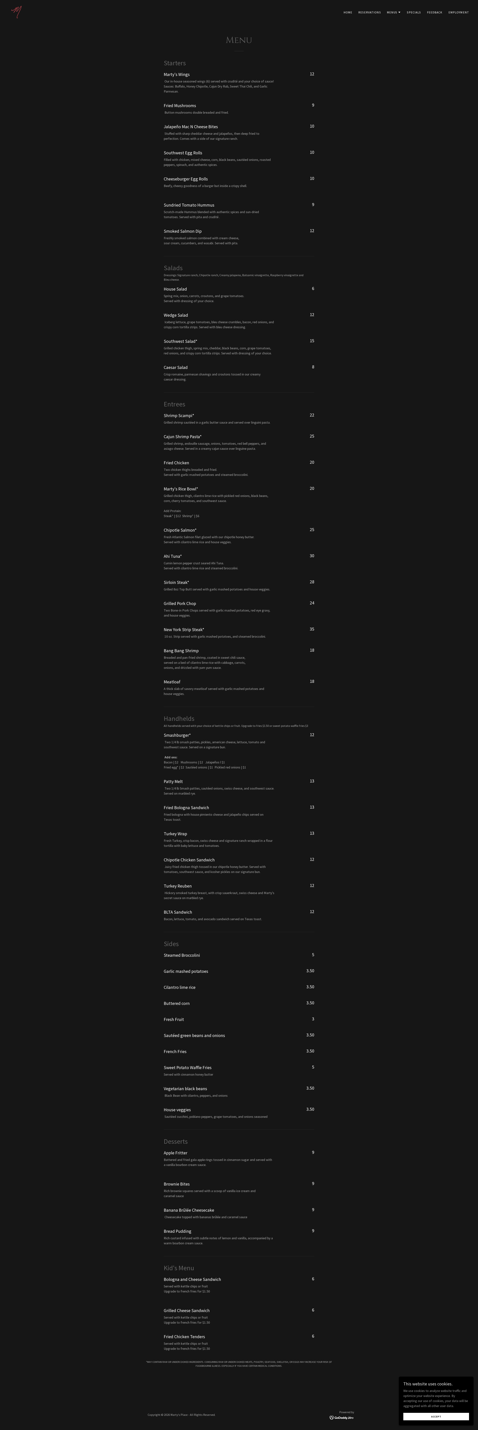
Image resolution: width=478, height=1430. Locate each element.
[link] (16, 11)
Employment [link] (458, 12)
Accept (436, 1416)
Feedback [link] (435, 12)
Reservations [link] (369, 12)
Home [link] (348, 12)
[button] (394, 12)
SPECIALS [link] (414, 12)
